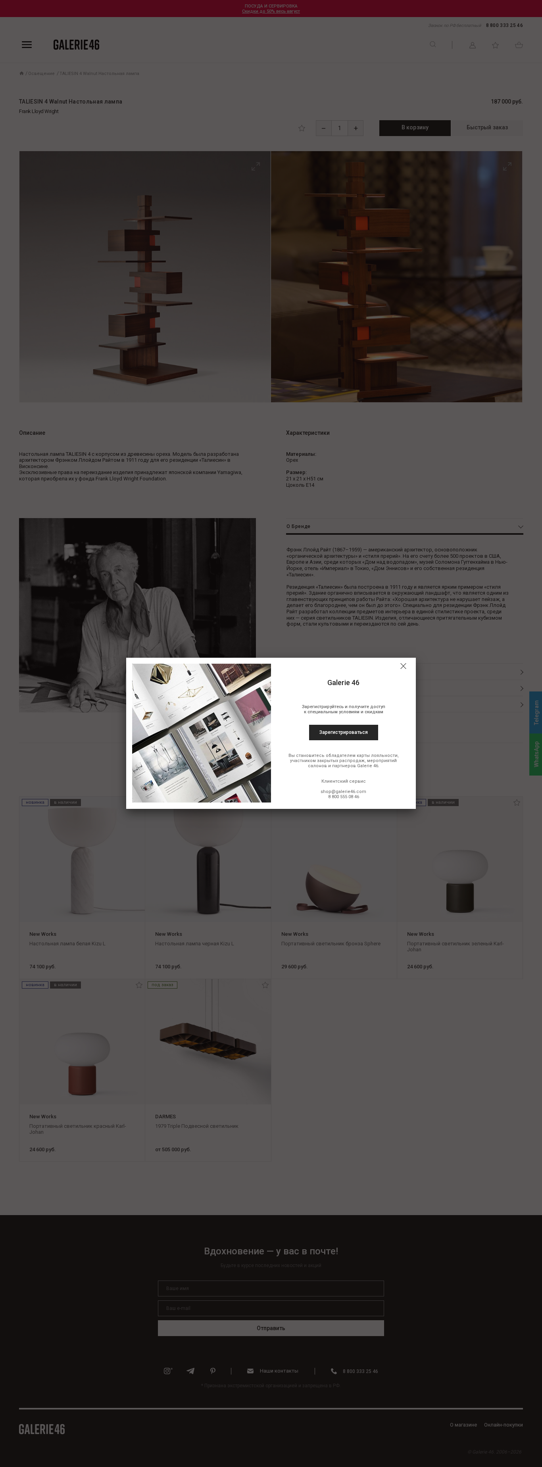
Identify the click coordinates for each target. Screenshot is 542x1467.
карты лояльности (377, 755)
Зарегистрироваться (343, 732)
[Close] (403, 666)
